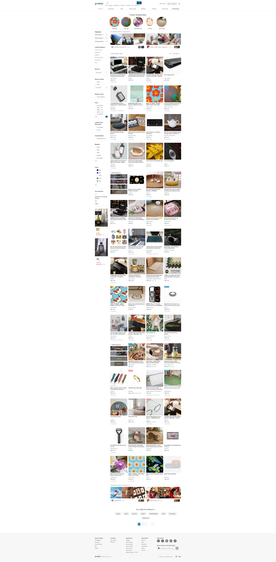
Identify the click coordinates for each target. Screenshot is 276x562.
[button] (107, 117)
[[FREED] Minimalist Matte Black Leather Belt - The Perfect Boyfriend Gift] (118, 265)
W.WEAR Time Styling (169, 250)
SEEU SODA (131, 364)
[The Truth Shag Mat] (172, 151)
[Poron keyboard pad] (172, 65)
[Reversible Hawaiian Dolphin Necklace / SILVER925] (154, 179)
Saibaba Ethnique (114, 250)
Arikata (165, 307)
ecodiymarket (113, 477)
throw (163, 513)
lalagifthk (112, 420)
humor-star (148, 164)
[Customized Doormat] (118, 407)
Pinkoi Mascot (144, 546)
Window (96, 548)
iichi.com (143, 550)
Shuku (147, 477)
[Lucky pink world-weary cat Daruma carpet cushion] (172, 208)
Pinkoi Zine (97, 542)
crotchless (128, 5)
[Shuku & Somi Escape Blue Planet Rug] (154, 464)
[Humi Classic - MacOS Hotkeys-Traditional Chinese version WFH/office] (118, 65)
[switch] (101, 34)
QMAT (165, 278)
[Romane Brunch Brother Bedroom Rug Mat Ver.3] (136, 294)
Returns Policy (129, 550)
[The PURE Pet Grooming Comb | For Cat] (118, 435)
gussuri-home (113, 135)
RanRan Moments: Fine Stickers (153, 391)
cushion (143, 513)
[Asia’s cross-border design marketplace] (99, 3)
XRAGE (166, 164)
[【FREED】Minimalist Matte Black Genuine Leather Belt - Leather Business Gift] (172, 407)
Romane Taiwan (132, 135)
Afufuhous (166, 477)
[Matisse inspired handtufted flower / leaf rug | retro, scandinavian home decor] (118, 464)
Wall (96, 546)
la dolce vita (122, 5)
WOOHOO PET (113, 448)
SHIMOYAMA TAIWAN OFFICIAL (153, 278)
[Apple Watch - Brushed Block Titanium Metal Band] (172, 237)
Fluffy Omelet (149, 107)
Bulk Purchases (129, 542)
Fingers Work (167, 221)
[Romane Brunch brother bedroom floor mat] (136, 122)
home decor (172, 513)
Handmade (137, 5)
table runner (146, 518)
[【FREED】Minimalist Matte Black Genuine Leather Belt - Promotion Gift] (154, 65)
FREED (130, 78)
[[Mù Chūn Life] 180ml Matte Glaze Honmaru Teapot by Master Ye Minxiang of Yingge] (172, 122)
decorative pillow (153, 513)
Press (142, 542)
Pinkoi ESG (143, 544)
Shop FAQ (112, 542)
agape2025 (148, 448)
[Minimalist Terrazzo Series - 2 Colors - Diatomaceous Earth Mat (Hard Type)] (154, 378)
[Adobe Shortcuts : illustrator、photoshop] (154, 122)
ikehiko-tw (130, 420)
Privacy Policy (129, 548)
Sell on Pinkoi (163, 3)
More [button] (96, 62)
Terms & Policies (129, 546)
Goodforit (166, 448)
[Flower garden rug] (154, 323)
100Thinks (112, 107)
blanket (118, 513)
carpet (96, 203)
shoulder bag (116, 5)
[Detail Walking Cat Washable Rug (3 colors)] (172, 435)
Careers (143, 548)
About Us (143, 540)
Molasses (130, 391)
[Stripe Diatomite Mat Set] (172, 464)
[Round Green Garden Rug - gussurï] (172, 323)
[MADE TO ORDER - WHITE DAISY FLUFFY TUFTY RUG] (136, 464)
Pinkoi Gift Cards (98, 544)
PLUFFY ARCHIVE (150, 336)
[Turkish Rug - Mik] (136, 407)
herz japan (111, 5)
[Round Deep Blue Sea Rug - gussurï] (118, 122)
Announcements (129, 544)
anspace (112, 391)
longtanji (130, 192)
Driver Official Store (168, 364)
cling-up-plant (131, 278)
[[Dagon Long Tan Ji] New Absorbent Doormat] (136, 179)
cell (96, 201)
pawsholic (130, 164)
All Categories (98, 540)
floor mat (134, 513)
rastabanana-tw (149, 307)
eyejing (148, 420)
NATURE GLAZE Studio (169, 135)
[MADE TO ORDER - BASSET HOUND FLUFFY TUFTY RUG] (118, 294)
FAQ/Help (128, 540)
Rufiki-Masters (149, 221)
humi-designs (113, 78)
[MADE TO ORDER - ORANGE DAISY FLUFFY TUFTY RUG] (154, 93)
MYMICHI (130, 107)
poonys (148, 192)
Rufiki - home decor (168, 107)
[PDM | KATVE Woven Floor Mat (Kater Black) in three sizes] (136, 237)
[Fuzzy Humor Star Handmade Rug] (154, 151)
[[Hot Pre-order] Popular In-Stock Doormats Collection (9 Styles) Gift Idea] (118, 237)
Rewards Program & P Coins (132, 552)
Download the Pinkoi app (166, 548)
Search (139, 2)
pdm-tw (130, 250)
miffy (133, 5)
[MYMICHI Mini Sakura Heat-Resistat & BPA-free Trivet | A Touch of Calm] (136, 93)
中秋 (107, 5)
